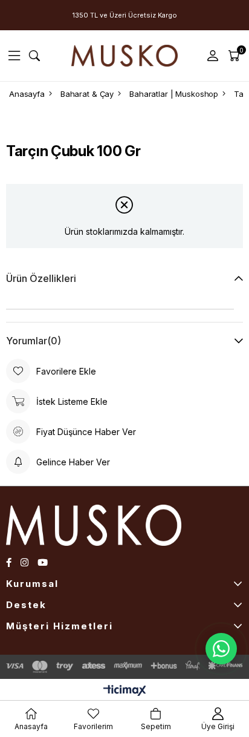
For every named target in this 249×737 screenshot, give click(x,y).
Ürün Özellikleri (41, 278)
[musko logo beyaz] (108, 525)
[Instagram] (24, 562)
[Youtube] (42, 562)
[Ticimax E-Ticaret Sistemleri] (124, 691)
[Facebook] (8, 562)
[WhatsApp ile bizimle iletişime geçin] (221, 648)
